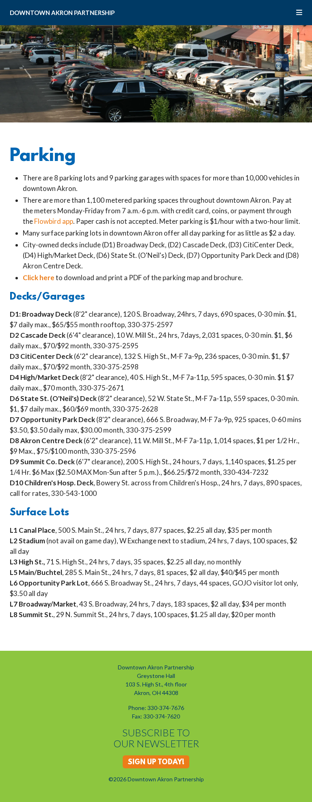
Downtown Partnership (62, 12)
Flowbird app (53, 221)
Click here (38, 277)
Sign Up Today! (156, 763)
